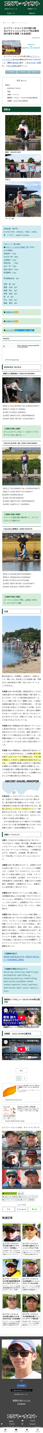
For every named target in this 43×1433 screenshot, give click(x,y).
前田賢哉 (13, 959)
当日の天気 (9, 330)
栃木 (33, 1200)
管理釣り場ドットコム (21, 1400)
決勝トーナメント (13, 94)
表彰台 (7, 85)
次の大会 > (34, 71)
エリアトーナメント (10, 1193)
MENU (11, 1421)
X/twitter (12, 1424)
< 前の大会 (11, 71)
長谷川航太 (32, 956)
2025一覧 (22, 71)
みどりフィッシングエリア (29, 1196)
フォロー (22, 1385)
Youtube (32, 1420)
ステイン (25, 1200)
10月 (21, 1193)
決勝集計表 (9, 312)
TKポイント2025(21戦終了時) (17, 247)
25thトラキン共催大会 (11, 1196)
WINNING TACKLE (14, 88)
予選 (8, 91)
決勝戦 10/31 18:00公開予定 (17, 101)
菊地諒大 (16, 62)
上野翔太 (14, 66)
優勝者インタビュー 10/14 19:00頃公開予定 (22, 97)
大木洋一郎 (34, 62)
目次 (18, 80)
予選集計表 (9, 321)
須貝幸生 (14, 956)
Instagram (21, 1403)
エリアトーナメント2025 (11, 1200)
